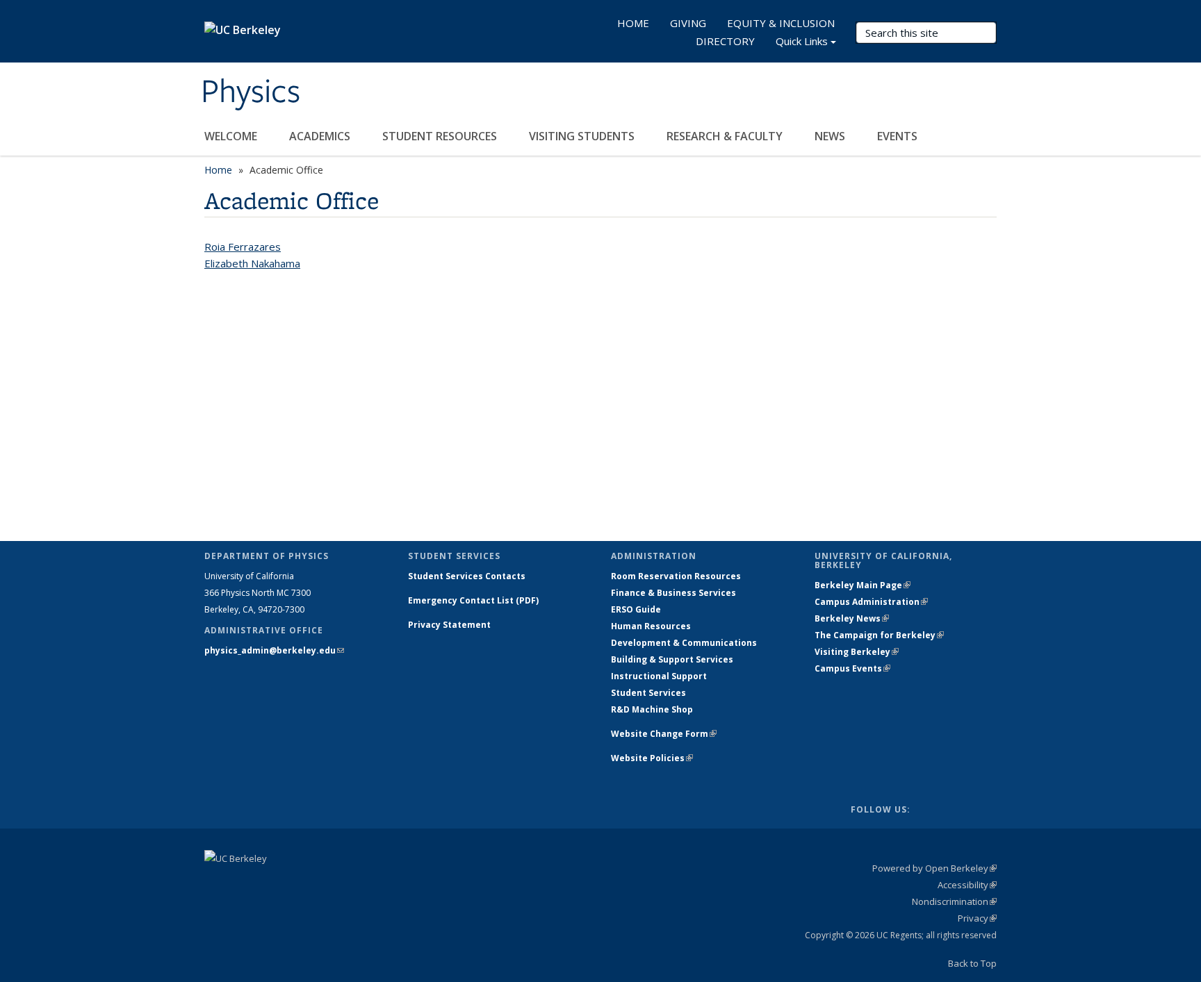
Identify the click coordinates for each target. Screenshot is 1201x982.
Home (218, 169)
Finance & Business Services (673, 593)
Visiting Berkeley (857, 652)
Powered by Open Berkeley (934, 868)
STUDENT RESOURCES (441, 136)
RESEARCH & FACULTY (726, 136)
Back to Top (972, 963)
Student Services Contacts (466, 576)
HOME (633, 23)
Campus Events (852, 668)
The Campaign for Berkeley (879, 635)
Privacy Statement (449, 625)
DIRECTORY (725, 41)
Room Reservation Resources (676, 576)
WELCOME (232, 136)
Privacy (977, 918)
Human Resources (651, 626)
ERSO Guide (636, 609)
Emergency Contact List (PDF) (473, 600)
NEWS (831, 136)
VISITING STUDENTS (583, 136)
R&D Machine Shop (652, 709)
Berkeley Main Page (862, 585)
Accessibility (967, 885)
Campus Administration (871, 602)
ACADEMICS (321, 136)
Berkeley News (852, 618)
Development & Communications (684, 643)
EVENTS (898, 136)
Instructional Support (659, 676)
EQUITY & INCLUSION (781, 23)
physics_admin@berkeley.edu (274, 650)
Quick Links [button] (802, 41)
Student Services (648, 693)
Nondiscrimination (954, 901)
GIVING (688, 23)
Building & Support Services (672, 659)
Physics (250, 92)
